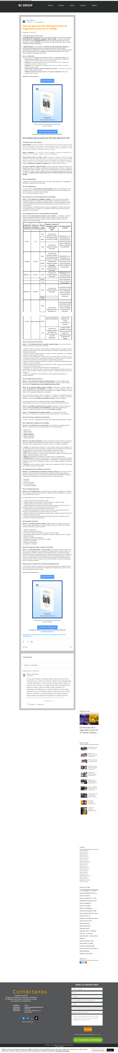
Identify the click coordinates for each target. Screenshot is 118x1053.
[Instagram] (32, 1018)
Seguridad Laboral (84, 928)
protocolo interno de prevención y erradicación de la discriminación (89, 948)
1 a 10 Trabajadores (85, 890)
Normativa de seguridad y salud (88, 911)
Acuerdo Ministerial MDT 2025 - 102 (89, 893)
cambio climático (84, 936)
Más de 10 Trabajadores (86, 908)
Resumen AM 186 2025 (86, 921)
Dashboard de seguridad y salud (88, 900)
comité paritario (93, 936)
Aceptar (110, 1050)
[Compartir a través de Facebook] (23, 642)
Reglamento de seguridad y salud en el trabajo (89, 918)
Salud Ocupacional (84, 923)
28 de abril (94, 890)
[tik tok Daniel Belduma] (36, 1018)
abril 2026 (82, 933)
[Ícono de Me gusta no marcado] (28, 704)
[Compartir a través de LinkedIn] (32, 642)
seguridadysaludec (84, 951)
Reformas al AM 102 (85, 916)
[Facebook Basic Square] (81, 962)
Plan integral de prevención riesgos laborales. (89, 913)
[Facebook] (23, 1018)
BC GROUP (25, 5)
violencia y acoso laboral (86, 953)
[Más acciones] (71, 675)
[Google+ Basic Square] (86, 962)
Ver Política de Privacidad (62, 1051)
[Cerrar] (116, 1050)
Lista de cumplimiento (85, 903)
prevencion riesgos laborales (87, 946)
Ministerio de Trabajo (85, 905)
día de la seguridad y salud (87, 941)
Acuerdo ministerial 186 (86, 898)
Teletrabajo (93, 931)
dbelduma (82, 938)
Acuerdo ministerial (85, 895)
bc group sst (89, 933)
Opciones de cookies (98, 1050)
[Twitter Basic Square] (83, 962)
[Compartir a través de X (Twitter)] (27, 642)
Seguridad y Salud (84, 931)
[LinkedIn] (19, 1018)
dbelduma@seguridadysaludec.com (34, 1007)
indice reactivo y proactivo (86, 943)
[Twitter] (28, 1018)
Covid (94, 898)
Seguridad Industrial (85, 926)
